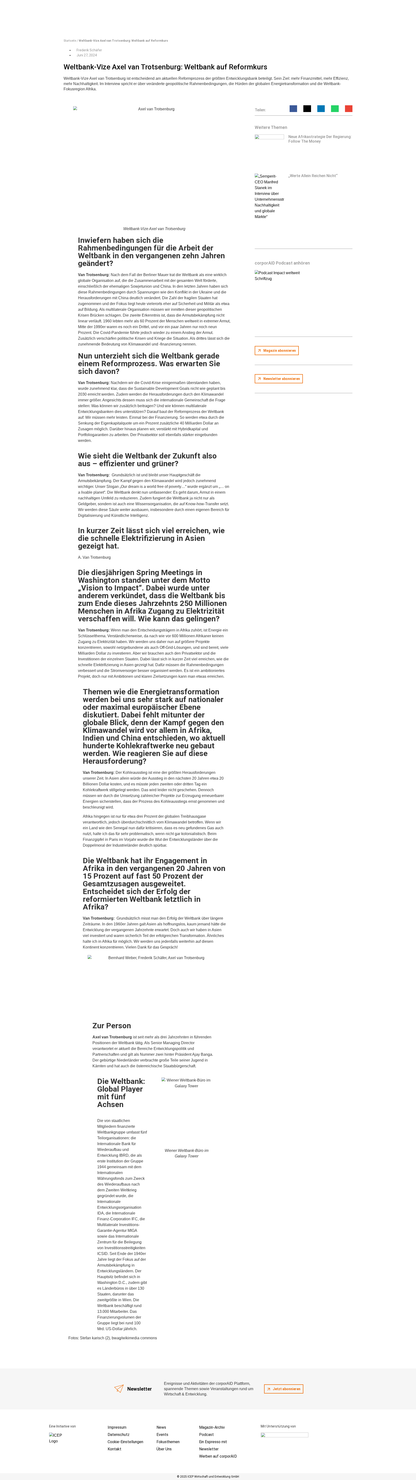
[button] (293, 108)
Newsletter (209, 1449)
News (161, 1427)
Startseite (70, 40)
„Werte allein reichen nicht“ (313, 175)
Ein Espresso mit (213, 1442)
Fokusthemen (168, 1442)
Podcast (206, 1434)
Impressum (117, 1427)
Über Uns (164, 1449)
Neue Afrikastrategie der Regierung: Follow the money (320, 139)
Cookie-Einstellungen (125, 1442)
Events (162, 1434)
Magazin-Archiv (212, 1427)
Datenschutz (119, 1434)
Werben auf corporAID (218, 1456)
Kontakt (114, 1449)
